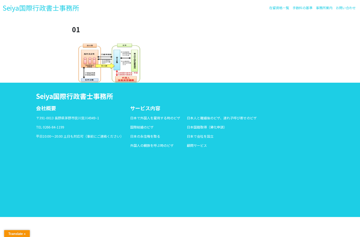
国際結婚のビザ (142, 127)
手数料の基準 (302, 7)
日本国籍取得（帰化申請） (207, 127)
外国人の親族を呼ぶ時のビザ (152, 145)
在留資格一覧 (279, 7)
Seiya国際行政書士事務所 (40, 7)
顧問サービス (197, 145)
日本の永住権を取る (145, 136)
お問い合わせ (346, 7)
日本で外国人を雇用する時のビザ (155, 117)
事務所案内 (324, 7)
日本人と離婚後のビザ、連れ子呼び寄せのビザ (222, 117)
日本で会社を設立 (200, 136)
